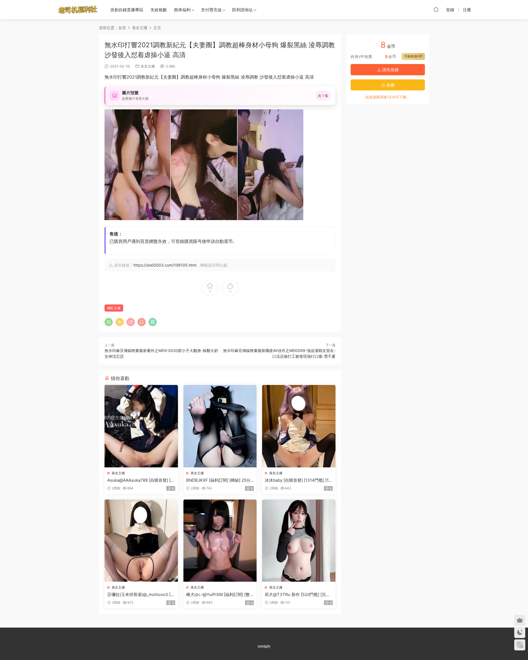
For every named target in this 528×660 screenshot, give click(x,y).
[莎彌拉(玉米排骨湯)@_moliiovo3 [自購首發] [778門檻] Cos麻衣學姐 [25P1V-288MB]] (141, 541)
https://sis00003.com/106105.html (164, 265)
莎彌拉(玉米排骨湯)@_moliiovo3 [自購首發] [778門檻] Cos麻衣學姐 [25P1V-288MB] (141, 594)
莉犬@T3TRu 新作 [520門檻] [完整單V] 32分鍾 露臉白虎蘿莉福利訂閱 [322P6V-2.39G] (297, 594)
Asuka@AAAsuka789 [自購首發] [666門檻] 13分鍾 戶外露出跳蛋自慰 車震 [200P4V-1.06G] (140, 480)
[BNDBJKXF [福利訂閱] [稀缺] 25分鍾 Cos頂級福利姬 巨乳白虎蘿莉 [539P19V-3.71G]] (220, 426)
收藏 (390, 85)
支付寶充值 (211, 9)
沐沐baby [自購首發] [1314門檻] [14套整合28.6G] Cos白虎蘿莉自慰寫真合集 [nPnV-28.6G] (298, 480)
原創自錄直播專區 (126, 9)
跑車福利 (182, 9)
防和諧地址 (242, 9)
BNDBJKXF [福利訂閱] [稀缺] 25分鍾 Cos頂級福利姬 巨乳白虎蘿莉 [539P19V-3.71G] (219, 480)
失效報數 (158, 9)
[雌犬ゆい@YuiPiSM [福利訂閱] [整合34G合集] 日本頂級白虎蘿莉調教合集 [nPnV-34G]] (220, 541)
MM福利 (264, 646)
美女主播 (148, 66)
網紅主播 (113, 308)
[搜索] (436, 9)
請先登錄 (390, 69)
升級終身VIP (413, 56)
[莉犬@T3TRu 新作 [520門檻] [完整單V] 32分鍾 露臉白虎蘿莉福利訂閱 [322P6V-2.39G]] (299, 541)
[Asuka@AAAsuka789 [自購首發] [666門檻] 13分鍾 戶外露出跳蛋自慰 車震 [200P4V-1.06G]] (141, 426)
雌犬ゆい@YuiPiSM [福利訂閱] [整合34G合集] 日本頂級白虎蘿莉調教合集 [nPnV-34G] (220, 594)
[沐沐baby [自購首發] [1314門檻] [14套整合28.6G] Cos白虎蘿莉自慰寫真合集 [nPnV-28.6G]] (299, 426)
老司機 (77, 9)
